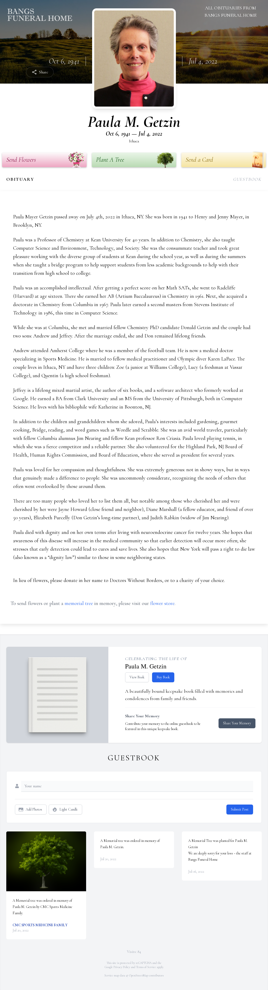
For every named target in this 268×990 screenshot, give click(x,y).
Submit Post (240, 809)
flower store (162, 603)
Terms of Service (146, 967)
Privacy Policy (122, 967)
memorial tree (79, 603)
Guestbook (247, 179)
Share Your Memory (237, 723)
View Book (137, 677)
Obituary (20, 179)
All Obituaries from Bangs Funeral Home (230, 11)
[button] (46, 861)
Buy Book (163, 677)
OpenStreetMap (138, 975)
